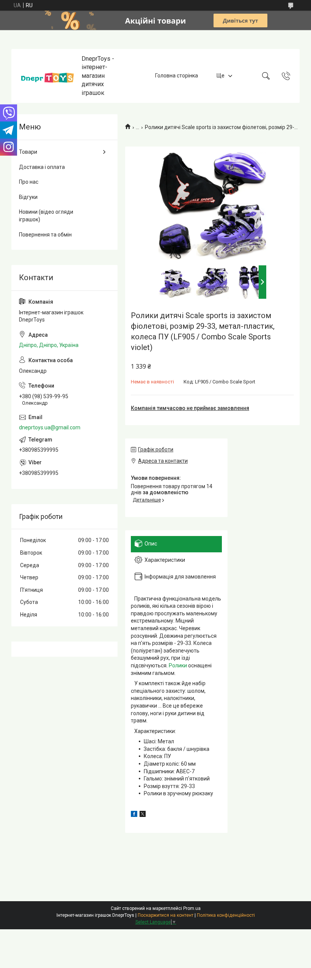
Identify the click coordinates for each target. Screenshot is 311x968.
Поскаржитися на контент (165, 915)
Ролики (178, 665)
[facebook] (134, 815)
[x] (143, 815)
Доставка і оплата (42, 167)
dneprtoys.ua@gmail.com (49, 427)
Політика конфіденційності (226, 915)
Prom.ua (192, 908)
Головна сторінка (176, 76)
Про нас (28, 182)
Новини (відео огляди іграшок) (46, 215)
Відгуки (28, 197)
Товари (28, 152)
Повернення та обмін (45, 235)
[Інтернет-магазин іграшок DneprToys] (47, 76)
